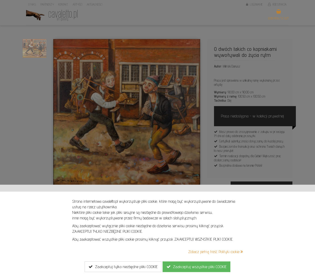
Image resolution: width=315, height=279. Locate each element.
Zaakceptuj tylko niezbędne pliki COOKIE (125, 266)
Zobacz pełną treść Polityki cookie (214, 251)
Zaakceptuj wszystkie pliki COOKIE (198, 266)
